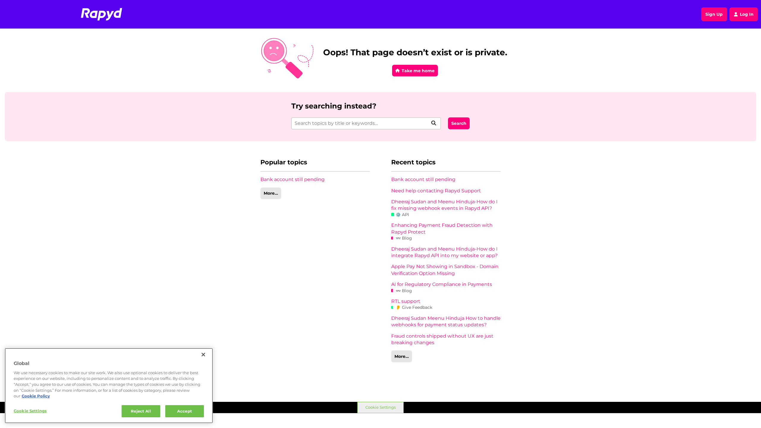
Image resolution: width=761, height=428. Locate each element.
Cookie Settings (380, 407)
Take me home (418, 70)
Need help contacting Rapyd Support (436, 190)
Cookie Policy (36, 396)
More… (271, 193)
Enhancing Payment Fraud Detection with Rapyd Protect (442, 228)
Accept (184, 410)
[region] (109, 385)
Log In (747, 14)
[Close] (203, 354)
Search (458, 123)
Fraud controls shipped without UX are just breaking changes (442, 339)
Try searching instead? (333, 106)
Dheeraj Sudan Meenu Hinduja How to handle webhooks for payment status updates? (446, 321)
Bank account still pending (292, 179)
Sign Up (714, 14)
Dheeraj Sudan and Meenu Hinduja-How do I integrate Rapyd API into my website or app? (444, 252)
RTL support (405, 301)
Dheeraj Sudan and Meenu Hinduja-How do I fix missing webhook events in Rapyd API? (444, 205)
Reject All (141, 410)
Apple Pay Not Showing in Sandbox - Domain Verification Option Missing (445, 270)
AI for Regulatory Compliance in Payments (441, 284)
